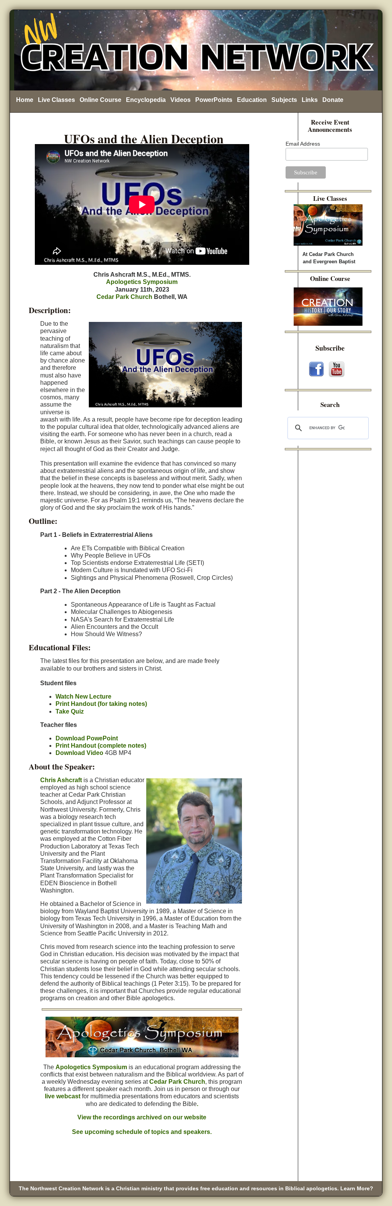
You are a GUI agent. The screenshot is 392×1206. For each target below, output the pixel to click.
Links (310, 100)
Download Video (79, 753)
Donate (332, 100)
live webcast (62, 1096)
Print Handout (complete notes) (101, 745)
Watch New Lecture (83, 696)
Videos (180, 100)
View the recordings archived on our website (141, 1117)
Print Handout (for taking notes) (101, 704)
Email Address (303, 144)
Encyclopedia (146, 100)
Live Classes (56, 100)
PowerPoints (213, 100)
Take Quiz (70, 711)
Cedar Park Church (124, 297)
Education (252, 100)
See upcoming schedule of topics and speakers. (142, 1132)
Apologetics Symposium (142, 282)
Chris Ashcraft (61, 780)
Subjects (284, 100)
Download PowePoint (87, 738)
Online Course (100, 100)
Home (24, 100)
